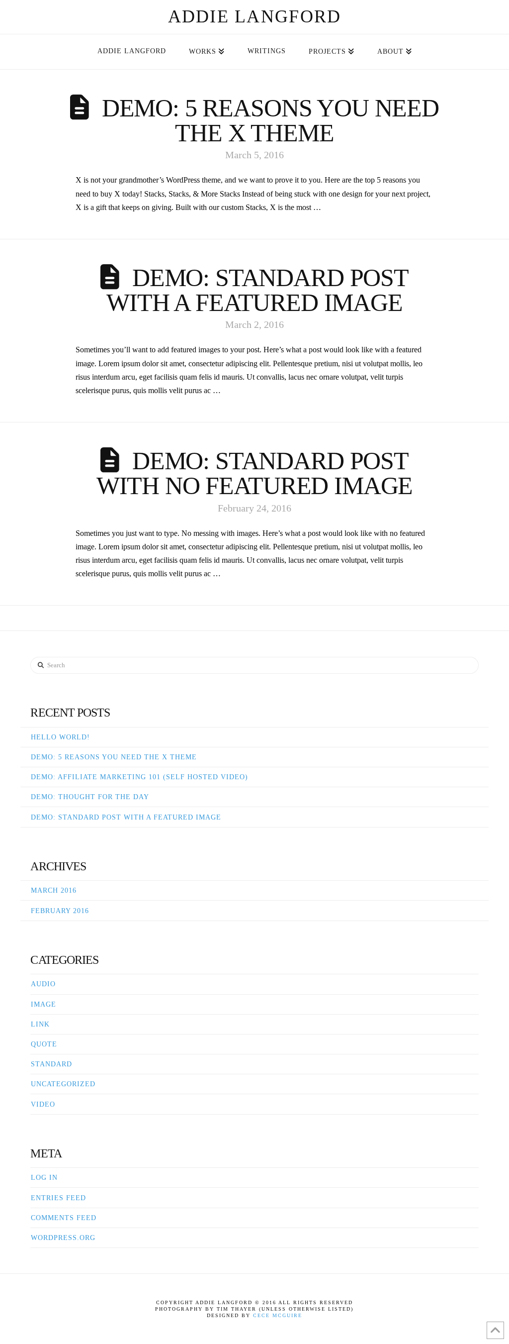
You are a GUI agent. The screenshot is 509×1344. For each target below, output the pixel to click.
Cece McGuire (277, 1315)
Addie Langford (254, 16)
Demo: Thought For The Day (90, 797)
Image (43, 1004)
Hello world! (60, 737)
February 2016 (60, 911)
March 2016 (54, 890)
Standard (51, 1064)
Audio (43, 984)
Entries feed (58, 1198)
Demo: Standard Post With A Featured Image (257, 290)
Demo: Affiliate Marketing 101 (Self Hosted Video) (139, 777)
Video (43, 1104)
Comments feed (63, 1218)
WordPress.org (63, 1237)
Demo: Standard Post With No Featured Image (254, 473)
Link (40, 1024)
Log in (44, 1177)
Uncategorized (63, 1084)
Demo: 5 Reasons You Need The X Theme (270, 120)
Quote (44, 1044)
